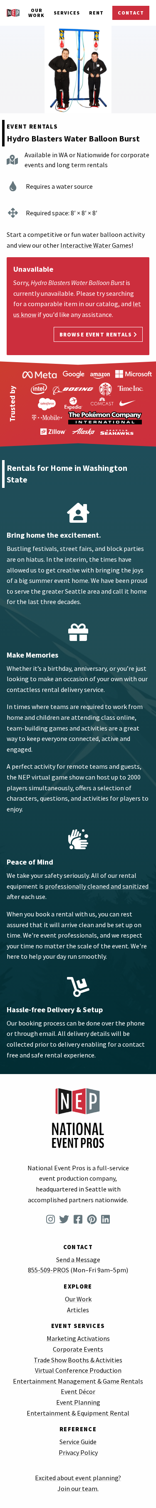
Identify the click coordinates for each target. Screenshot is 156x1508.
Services (67, 13)
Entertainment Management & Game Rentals (78, 1381)
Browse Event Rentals (96, 334)
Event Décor (78, 1391)
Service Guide (78, 1441)
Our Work (36, 12)
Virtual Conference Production (78, 1370)
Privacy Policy (78, 1452)
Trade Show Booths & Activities (78, 1360)
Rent (96, 13)
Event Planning (78, 1402)
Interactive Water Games (95, 245)
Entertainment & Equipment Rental (78, 1413)
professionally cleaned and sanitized (97, 886)
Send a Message (78, 1259)
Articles (78, 1310)
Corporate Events (78, 1349)
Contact (131, 13)
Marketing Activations (78, 1338)
